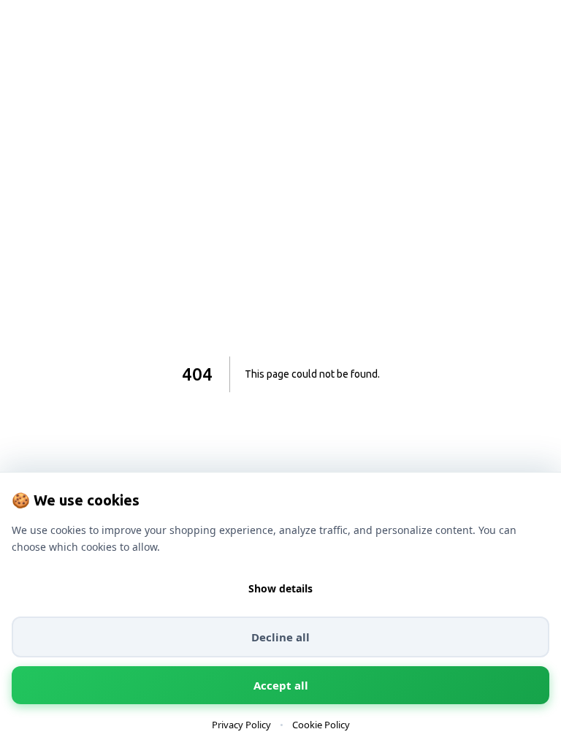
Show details (280, 588)
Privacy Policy (241, 724)
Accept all (280, 685)
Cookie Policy (321, 724)
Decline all (280, 637)
